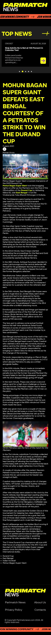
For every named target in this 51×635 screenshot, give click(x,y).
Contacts (40, 610)
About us (40, 602)
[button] (19, 71)
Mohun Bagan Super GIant (15, 186)
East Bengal (21, 193)
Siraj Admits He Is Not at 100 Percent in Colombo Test (24, 49)
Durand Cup (26, 190)
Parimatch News (15, 602)
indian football (9, 561)
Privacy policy (13, 610)
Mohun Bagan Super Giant (14, 563)
